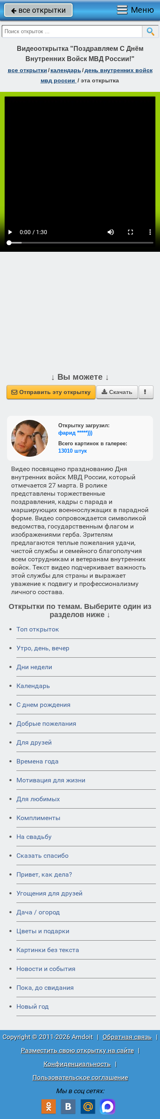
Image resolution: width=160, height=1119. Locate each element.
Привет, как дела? (44, 874)
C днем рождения (43, 705)
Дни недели (34, 667)
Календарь (65, 70)
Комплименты (38, 818)
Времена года (37, 761)
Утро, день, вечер (42, 648)
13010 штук (72, 451)
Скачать (117, 392)
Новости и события (45, 969)
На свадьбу (34, 837)
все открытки (38, 10)
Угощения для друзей (49, 893)
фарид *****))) (75, 433)
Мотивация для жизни (50, 780)
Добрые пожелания (46, 723)
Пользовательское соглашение (80, 1077)
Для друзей (34, 742)
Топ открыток (37, 629)
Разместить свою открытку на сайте (77, 1050)
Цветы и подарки (42, 931)
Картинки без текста (47, 950)
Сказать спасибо (42, 855)
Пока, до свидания (45, 987)
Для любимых (38, 799)
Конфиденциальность (77, 1064)
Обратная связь (127, 1037)
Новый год (32, 1006)
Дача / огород (38, 912)
